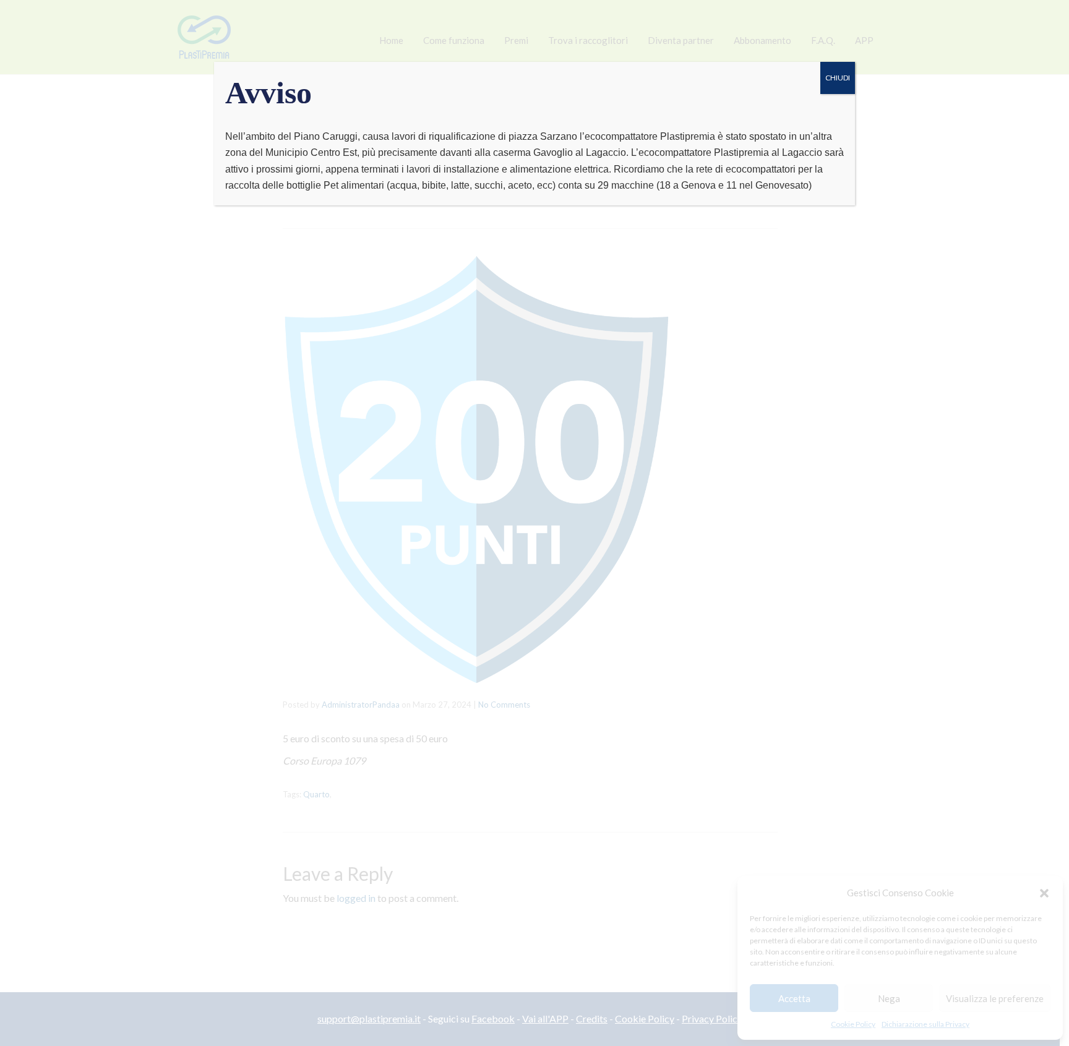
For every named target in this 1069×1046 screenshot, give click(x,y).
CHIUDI (837, 77)
